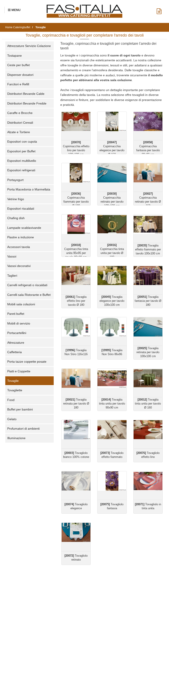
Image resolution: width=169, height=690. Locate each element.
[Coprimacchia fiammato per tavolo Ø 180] (76, 177)
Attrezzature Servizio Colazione (29, 46)
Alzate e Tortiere (18, 132)
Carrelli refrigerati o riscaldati (27, 285)
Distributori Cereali (20, 122)
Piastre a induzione (20, 237)
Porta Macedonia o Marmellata (28, 189)
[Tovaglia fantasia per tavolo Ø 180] (148, 280)
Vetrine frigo (15, 199)
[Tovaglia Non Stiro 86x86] (111, 331)
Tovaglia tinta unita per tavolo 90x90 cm (112, 403)
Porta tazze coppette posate (26, 361)
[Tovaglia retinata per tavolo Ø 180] (76, 383)
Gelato (12, 419)
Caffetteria (14, 352)
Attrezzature (15, 342)
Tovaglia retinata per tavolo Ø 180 (76, 403)
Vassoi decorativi (19, 266)
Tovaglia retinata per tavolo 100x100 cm (147, 352)
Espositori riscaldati (20, 208)
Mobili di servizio (18, 323)
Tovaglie (13, 380)
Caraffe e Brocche (20, 113)
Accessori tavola (18, 247)
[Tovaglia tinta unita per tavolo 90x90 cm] (111, 383)
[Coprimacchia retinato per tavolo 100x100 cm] (111, 177)
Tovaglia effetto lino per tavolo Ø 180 (76, 300)
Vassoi (11, 256)
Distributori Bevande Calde (25, 93)
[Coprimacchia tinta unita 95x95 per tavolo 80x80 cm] (76, 228)
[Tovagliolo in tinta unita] (148, 485)
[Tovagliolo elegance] (76, 485)
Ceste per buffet (18, 65)
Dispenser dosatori (20, 74)
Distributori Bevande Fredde (26, 103)
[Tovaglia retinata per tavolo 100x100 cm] (148, 331)
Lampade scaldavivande (24, 227)
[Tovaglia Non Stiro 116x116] (76, 331)
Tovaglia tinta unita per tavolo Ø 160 (148, 403)
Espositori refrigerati (21, 170)
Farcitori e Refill (18, 84)
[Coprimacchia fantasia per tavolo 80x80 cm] (148, 126)
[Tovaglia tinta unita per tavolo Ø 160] (148, 383)
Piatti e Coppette (18, 371)
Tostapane (14, 55)
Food (11, 400)
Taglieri (12, 275)
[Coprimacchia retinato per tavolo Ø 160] (148, 177)
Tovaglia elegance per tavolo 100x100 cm (111, 300)
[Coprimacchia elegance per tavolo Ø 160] (111, 126)
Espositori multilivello (21, 160)
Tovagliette (14, 390)
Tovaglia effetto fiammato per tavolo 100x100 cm (148, 249)
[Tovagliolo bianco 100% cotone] (76, 434)
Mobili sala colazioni (21, 304)
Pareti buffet (15, 313)
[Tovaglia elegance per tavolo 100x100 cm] (111, 280)
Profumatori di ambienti (23, 428)
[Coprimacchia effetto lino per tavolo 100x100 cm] (76, 126)
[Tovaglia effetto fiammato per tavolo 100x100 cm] (148, 228)
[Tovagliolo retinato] (76, 537)
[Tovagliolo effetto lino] (148, 434)
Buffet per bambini (20, 409)
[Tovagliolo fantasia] (111, 485)
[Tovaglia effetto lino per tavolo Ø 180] (76, 280)
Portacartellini (16, 333)
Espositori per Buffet (21, 151)
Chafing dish (16, 218)
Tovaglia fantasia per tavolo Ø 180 (148, 300)
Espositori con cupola (22, 141)
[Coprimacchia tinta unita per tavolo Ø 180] (111, 228)
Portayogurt (15, 180)
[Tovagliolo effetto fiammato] (111, 434)
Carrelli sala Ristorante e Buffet (29, 295)
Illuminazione (16, 438)
